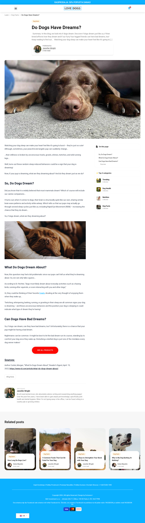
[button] (16, 8)
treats (42, 293)
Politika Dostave (79, 485)
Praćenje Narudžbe (66, 485)
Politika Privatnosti (52, 485)
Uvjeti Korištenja (39, 485)
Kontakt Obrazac (92, 485)
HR (23, 516)
